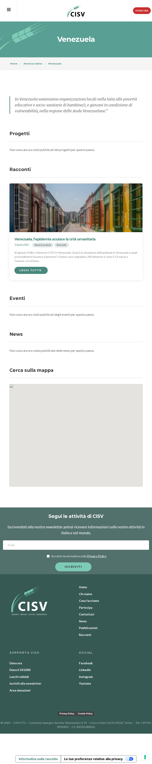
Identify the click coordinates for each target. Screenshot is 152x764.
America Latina (43, 245)
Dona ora (141, 10)
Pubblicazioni (88, 628)
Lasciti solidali (19, 676)
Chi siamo (85, 594)
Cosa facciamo (89, 600)
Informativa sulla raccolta (38, 759)
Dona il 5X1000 (20, 670)
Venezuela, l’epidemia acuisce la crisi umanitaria (54, 239)
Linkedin (85, 670)
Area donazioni (20, 690)
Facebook (86, 663)
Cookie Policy (85, 713)
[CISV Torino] (76, 11)
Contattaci (86, 614)
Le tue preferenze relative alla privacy (93, 759)
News (83, 621)
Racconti (61, 245)
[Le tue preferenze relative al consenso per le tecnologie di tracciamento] (145, 757)
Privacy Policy (67, 713)
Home (83, 587)
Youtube (85, 683)
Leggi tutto (31, 270)
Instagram (86, 676)
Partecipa (85, 607)
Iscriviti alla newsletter (25, 683)
